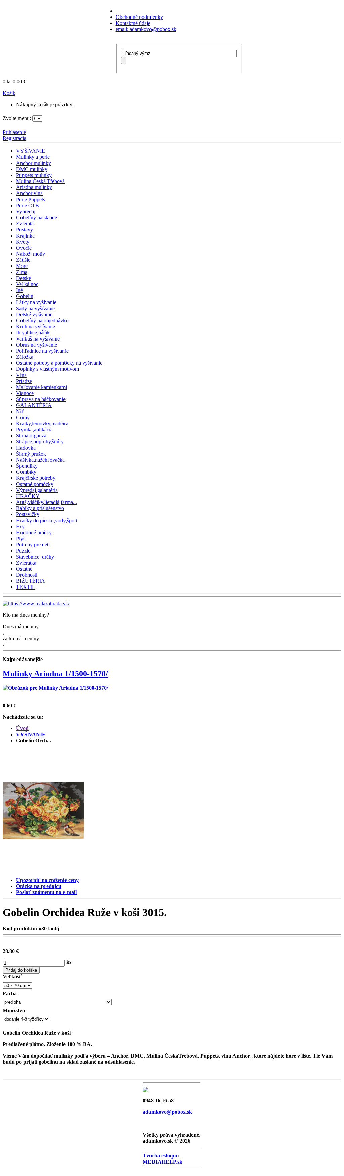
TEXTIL (25, 587)
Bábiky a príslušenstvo (40, 508)
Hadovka (26, 448)
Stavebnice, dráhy (35, 557)
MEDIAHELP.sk (162, 1162)
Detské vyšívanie (34, 314)
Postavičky (27, 514)
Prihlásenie (14, 132)
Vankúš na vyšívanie (38, 339)
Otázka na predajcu (38, 886)
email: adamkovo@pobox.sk (146, 29)
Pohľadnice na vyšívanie (42, 351)
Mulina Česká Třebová (40, 181)
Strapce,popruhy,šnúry (40, 441)
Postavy (24, 230)
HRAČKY (28, 496)
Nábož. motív (30, 254)
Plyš (20, 538)
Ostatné (24, 569)
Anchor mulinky (33, 163)
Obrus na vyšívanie (36, 345)
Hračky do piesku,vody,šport (46, 520)
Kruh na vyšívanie (35, 326)
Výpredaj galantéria (37, 490)
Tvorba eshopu (160, 1156)
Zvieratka (26, 563)
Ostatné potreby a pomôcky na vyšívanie (59, 363)
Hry (20, 526)
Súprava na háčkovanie (41, 399)
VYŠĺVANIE (30, 151)
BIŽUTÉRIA (30, 581)
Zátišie (23, 260)
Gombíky (26, 472)
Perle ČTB (27, 205)
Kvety (22, 242)
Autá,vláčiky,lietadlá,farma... (46, 502)
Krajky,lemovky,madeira (42, 423)
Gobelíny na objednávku (42, 320)
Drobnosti (26, 575)
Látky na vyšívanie (36, 302)
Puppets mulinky (34, 175)
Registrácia (14, 138)
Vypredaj (25, 211)
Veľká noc (27, 284)
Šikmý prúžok (31, 454)
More (22, 266)
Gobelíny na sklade (36, 217)
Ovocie (24, 248)
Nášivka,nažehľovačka (40, 460)
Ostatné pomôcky (34, 484)
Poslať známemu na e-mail (46, 892)
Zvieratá (25, 223)
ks (68, 962)
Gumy (23, 417)
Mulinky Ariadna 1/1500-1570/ (55, 673)
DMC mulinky (31, 169)
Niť (20, 411)
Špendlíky (27, 466)
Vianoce (25, 393)
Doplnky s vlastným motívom (47, 369)
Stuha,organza (31, 435)
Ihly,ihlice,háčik (33, 332)
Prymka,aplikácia (34, 429)
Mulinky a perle (33, 157)
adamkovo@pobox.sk (167, 1112)
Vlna (21, 375)
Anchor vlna (29, 193)
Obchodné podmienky (139, 17)
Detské (23, 278)
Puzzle (23, 551)
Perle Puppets (30, 199)
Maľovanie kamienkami (41, 387)
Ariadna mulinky (34, 187)
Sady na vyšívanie (35, 308)
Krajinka (25, 236)
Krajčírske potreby (35, 478)
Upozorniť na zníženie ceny (47, 880)
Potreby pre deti (33, 544)
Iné (19, 290)
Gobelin (24, 296)
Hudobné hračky (34, 532)
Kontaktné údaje (133, 23)
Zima (21, 272)
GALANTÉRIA (34, 405)
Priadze (24, 381)
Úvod (22, 728)
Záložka (24, 357)
